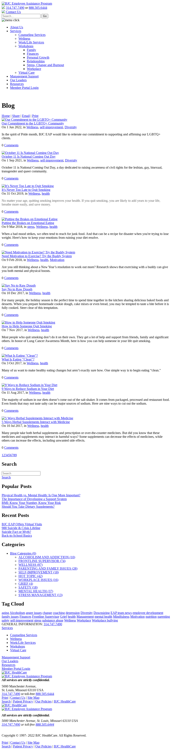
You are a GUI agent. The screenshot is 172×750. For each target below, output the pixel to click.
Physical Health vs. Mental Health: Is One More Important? (41, 495)
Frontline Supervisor (45, 616)
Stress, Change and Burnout (45, 65)
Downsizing (102, 613)
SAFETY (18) (28, 587)
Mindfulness (121, 616)
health (46, 193)
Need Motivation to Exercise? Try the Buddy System (37, 256)
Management (85, 616)
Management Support (24, 76)
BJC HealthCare (65, 701)
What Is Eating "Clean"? (18, 359)
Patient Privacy (23, 701)
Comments (11, 145)
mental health (103, 616)
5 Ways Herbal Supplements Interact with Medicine (36, 422)
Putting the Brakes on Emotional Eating (28, 223)
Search (6, 701)
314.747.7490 (15, 7)
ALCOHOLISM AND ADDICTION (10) (46, 557)
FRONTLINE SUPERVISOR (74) (41, 561)
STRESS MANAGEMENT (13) (40, 595)
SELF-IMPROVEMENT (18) (38, 572)
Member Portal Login (24, 87)
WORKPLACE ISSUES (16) (38, 580)
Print (35, 116)
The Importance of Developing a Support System (34, 499)
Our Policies (43, 701)
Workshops (25, 46)
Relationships (36, 61)
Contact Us (17, 697)
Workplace (34, 69)
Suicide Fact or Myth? (16, 532)
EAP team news (121, 613)
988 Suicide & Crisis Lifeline (21, 528)
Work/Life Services (31, 42)
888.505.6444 (38, 7)
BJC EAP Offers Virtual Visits (22, 524)
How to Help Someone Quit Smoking (27, 326)
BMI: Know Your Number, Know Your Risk (31, 503)
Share (16, 116)
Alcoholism (17, 613)
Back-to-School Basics (17, 535)
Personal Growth (38, 57)
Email (26, 116)
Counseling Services (32, 35)
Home (6, 116)
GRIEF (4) (25, 583)
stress (30, 226)
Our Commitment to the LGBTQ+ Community (33, 123)
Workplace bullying (105, 620)
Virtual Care (26, 72)
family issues (10, 616)
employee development (148, 613)
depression (73, 613)
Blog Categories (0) (23, 553)
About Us (16, 27)
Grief (63, 616)
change (47, 613)
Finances (33, 53)
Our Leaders (18, 80)
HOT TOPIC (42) (30, 576)
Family (31, 50)
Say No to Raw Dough (17, 289)
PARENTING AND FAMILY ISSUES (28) (47, 568)
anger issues (34, 613)
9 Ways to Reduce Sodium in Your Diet (28, 389)
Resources (17, 84)
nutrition (151, 616)
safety (5, 620)
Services (15, 31)
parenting (164, 616)
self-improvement (51, 127)
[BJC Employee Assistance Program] (27, 3)
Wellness (24, 38)
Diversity (71, 127)
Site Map (33, 697)
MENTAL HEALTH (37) (35, 591)
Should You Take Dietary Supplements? (28, 506)
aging (5, 613)
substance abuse (52, 620)
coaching (59, 613)
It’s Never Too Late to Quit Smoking (26, 189)
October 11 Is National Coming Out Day (29, 156)
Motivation (57, 260)
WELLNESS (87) (30, 564)
